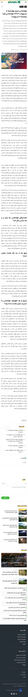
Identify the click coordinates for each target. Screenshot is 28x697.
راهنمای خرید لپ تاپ (21, 658)
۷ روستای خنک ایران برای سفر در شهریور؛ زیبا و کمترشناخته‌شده (10, 511)
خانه (25, 6)
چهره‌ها (24, 665)
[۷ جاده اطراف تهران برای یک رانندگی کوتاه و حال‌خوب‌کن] (23, 526)
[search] (2, 2)
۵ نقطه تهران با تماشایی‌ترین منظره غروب (17, 607)
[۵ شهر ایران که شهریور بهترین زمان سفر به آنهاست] (23, 581)
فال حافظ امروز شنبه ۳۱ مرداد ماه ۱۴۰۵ (17, 615)
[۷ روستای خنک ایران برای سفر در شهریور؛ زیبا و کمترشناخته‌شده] (23, 512)
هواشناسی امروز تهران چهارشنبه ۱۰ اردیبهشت (15, 431)
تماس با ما (23, 674)
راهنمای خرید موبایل (21, 655)
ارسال (5, 498)
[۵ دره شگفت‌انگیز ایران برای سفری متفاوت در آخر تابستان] (23, 540)
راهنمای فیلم (23, 642)
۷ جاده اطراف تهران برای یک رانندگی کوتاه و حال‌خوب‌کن (10, 526)
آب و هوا (21, 6)
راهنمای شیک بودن (21, 662)
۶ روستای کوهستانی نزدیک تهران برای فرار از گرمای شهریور (9, 518)
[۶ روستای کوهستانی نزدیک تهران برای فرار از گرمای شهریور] (23, 519)
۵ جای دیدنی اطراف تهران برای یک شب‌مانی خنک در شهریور (10, 533)
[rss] (16, 694)
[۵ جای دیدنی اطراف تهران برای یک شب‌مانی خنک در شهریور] (23, 533)
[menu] (26, 2)
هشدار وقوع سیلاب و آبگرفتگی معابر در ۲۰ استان (14, 451)
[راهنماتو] (14, 2)
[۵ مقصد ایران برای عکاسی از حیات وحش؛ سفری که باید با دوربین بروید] (23, 573)
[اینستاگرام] (14, 694)
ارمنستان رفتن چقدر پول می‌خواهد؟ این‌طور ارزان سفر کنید (14, 619)
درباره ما (24, 672)
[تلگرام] (12, 694)
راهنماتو (6, 684)
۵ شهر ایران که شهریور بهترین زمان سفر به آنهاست (9, 582)
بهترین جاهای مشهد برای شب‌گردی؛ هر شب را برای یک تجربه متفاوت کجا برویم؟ (14, 564)
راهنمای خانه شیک (21, 637)
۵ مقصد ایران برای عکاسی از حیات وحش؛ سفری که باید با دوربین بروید (9, 573)
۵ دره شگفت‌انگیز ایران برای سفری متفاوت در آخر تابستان (10, 540)
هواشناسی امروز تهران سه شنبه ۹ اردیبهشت (15, 446)
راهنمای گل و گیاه (22, 639)
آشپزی (24, 644)
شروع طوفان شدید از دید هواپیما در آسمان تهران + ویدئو (14, 435)
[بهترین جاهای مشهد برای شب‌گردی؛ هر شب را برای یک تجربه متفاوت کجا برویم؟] (14, 560)
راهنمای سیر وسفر (22, 634)
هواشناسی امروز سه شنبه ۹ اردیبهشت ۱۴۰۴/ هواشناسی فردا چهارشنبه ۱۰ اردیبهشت (14, 441)
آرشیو (24, 677)
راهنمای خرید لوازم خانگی (20, 660)
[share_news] (2, 6)
